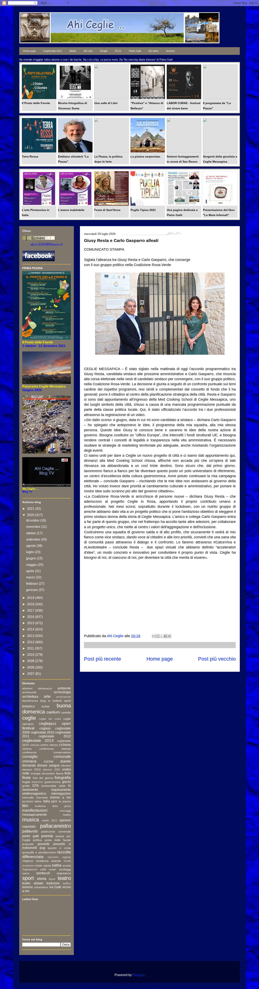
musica (30, 819)
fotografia (63, 777)
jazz (54, 801)
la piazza (65, 801)
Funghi (104, 51)
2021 (31, 508)
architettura (30, 696)
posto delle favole (58, 840)
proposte (28, 844)
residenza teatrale (48, 860)
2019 (31, 597)
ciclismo (65, 744)
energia (35, 773)
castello (66, 712)
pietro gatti (30, 836)
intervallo (28, 797)
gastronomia (53, 782)
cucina (48, 761)
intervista (42, 797)
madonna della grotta (53, 806)
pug (42, 848)
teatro (64, 878)
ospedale (29, 826)
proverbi (43, 844)
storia (41, 878)
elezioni (66, 765)
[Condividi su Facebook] (165, 636)
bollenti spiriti (62, 700)
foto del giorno (43, 777)
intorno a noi (60, 797)
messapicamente (34, 814)
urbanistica (41, 887)
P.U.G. (118, 51)
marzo (31, 577)
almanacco (45, 688)
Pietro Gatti (135, 51)
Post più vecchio (217, 659)
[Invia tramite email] (154, 636)
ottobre (31, 533)
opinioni (65, 820)
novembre (33, 526)
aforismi (27, 688)
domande (29, 765)
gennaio (32, 590)
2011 (31, 648)
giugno (31, 558)
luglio (30, 552)
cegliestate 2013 (38, 740)
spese (25, 873)
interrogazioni (61, 793)
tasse (52, 878)
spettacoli (43, 873)
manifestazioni (34, 810)
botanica (28, 706)
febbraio (32, 583)
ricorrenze (28, 865)
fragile (26, 782)
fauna (59, 773)
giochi (66, 782)
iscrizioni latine (31, 801)
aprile (30, 571)
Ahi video (153, 51)
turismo (27, 887)
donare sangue (48, 765)
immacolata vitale (53, 785)
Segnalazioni (29, 869)
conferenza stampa (55, 748)
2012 (31, 642)
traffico (67, 883)
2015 (31, 623)
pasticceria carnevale (56, 831)
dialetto (65, 761)
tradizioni (52, 883)
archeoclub (29, 692)
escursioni (48, 773)
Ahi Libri (88, 51)
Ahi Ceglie (115, 636)
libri (25, 806)
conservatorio (62, 752)
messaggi (65, 810)
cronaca (29, 761)
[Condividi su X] (162, 636)
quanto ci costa (59, 848)
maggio (32, 564)
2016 (31, 617)
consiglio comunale (46, 756)
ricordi (67, 860)
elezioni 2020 (51, 769)
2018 (31, 604)
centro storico (49, 744)
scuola (67, 865)
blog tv (45, 700)
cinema (27, 748)
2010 (31, 654)
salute (47, 865)
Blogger (138, 975)
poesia (47, 836)
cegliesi (45, 728)
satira (56, 865)
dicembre (33, 520)
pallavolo (30, 831)
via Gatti (55, 887)
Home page (29, 51)
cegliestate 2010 (42, 732)
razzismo (53, 857)
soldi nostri (48, 869)
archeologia (62, 692)
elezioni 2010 (31, 769)
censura (34, 744)
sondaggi (65, 869)
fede (68, 773)
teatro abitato (32, 883)
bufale (46, 706)
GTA (35, 785)
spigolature (64, 873)
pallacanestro (55, 826)
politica (37, 840)
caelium (53, 712)
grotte (26, 785)
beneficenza (30, 700)
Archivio (170, 51)
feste (26, 777)
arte (47, 696)
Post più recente (102, 659)
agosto (31, 545)
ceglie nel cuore (50, 718)
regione (66, 857)
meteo (67, 814)
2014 (31, 629)
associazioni (63, 696)
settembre (33, 539)
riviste (38, 865)
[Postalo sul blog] (158, 636)
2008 (31, 667)
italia (46, 801)
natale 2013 (49, 820)
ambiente (64, 688)
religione (27, 860)
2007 (31, 673)
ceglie (29, 718)
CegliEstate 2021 (52, 51)
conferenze (29, 752)
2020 (31, 515)
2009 (31, 661)
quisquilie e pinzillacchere (39, 852)
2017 (31, 610)
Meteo (72, 51)
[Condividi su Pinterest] (169, 636)
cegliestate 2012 (55, 736)
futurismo (37, 782)
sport (28, 878)
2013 (31, 636)
